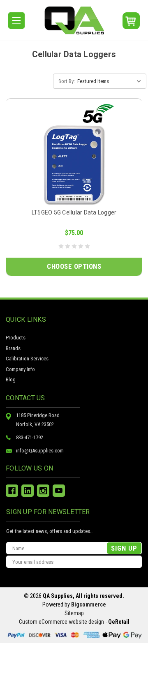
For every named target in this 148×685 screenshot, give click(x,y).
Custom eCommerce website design (61, 621)
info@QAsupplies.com (40, 450)
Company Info (20, 369)
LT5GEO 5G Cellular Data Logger (74, 212)
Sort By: (66, 81)
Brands (13, 348)
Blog (11, 379)
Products (15, 337)
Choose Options (74, 266)
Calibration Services (27, 358)
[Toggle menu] (16, 20)
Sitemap (74, 613)
